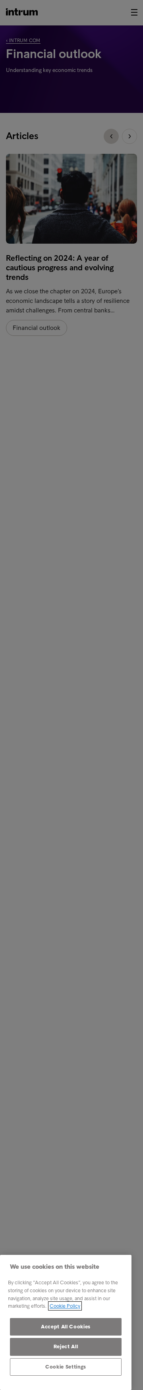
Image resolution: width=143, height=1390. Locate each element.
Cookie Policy (65, 1306)
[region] (65, 1322)
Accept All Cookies (66, 1327)
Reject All (66, 1346)
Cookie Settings (65, 1367)
